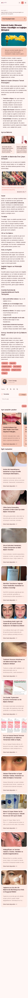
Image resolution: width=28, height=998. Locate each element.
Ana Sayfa (3, 10)
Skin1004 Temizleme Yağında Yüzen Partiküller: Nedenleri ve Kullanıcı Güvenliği (13, 586)
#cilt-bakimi (17, 366)
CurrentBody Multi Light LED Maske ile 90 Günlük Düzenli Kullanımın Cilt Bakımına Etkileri (13, 624)
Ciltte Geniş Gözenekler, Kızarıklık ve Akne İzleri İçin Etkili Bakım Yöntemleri (13, 510)
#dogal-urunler (16, 370)
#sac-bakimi (5, 370)
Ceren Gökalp (12, 380)
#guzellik (12, 363)
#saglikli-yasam (6, 366)
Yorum (24, 406)
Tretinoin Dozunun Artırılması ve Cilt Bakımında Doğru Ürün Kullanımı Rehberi (14, 662)
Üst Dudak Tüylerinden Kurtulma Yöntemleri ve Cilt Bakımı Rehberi (12, 700)
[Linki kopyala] (17, 389)
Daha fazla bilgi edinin (9, 444)
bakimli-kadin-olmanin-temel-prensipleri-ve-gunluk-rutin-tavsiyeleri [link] (12, 13)
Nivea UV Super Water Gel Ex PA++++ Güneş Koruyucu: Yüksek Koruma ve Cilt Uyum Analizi (13, 814)
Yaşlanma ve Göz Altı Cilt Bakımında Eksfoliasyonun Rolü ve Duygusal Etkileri (13, 890)
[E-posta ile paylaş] (14, 389)
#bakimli (4, 363)
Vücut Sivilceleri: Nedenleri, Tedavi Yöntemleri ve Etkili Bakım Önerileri (12, 548)
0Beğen (23, 394)
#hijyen (4, 373)
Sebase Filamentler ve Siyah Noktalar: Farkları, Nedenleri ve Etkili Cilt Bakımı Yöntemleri (13, 776)
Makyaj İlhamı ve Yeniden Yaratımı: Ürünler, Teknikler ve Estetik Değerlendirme (13, 852)
